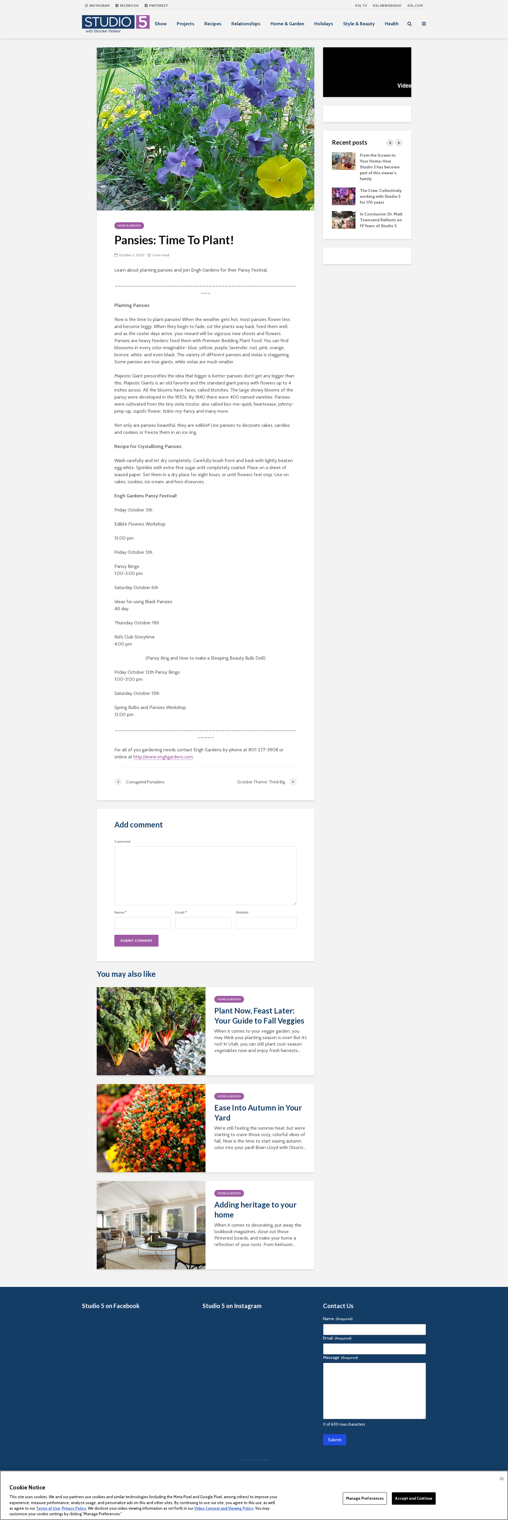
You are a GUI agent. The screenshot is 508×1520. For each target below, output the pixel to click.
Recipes (212, 23)
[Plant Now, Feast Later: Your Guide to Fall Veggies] (151, 1031)
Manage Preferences (365, 1498)
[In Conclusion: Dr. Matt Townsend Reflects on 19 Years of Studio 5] (343, 219)
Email (181, 912)
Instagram (99, 5)
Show (161, 23)
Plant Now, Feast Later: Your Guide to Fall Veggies (259, 1015)
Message (340, 1357)
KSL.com (415, 5)
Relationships (245, 23)
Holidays (323, 23)
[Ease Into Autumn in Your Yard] (151, 1128)
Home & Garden (287, 23)
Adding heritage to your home (255, 1209)
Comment (122, 841)
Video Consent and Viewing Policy (223, 1508)
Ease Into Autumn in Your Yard (258, 1112)
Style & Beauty (359, 23)
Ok (501, 1478)
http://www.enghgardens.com (163, 757)
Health (392, 23)
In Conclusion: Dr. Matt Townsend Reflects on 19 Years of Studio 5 (381, 219)
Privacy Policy (74, 1508)
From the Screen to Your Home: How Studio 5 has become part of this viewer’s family (380, 167)
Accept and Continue (413, 1498)
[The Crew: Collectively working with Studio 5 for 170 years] (343, 195)
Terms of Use (48, 1508)
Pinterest (158, 5)
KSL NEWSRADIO (387, 5)
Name (120, 912)
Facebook (129, 5)
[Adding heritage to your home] (151, 1225)
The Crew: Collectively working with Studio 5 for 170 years (381, 196)
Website (242, 912)
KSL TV (361, 5)
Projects (185, 23)
